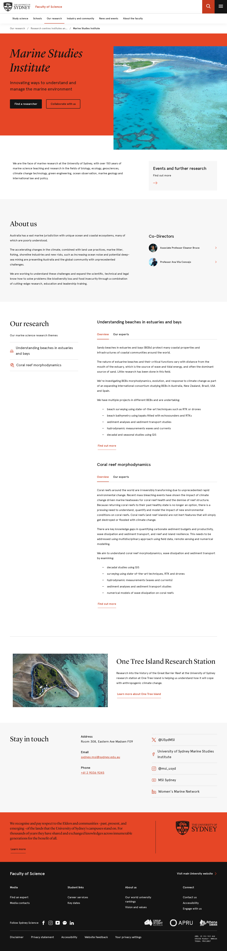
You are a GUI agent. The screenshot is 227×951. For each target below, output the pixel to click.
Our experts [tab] (121, 334)
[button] (208, 6)
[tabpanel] (157, 397)
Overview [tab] (103, 334)
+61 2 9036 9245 (92, 773)
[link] (17, 28)
